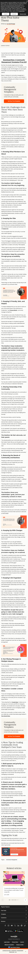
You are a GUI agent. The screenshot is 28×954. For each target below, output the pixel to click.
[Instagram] (8, 925)
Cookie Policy (21, 11)
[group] (14, 884)
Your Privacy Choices (15, 947)
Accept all (5, 14)
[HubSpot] (14, 936)
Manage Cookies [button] (20, 944)
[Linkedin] (18, 925)
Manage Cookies (23, 14)
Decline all (14, 14)
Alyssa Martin (13, 310)
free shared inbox (5, 716)
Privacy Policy (15, 942)
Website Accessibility (9, 944)
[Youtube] (11, 925)
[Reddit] (21, 925)
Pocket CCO (5, 228)
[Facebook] (5, 925)
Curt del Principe (11, 23)
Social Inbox (15, 702)
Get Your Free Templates (14, 101)
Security (22, 942)
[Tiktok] (25, 925)
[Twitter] (15, 925)
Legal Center (7, 942)
